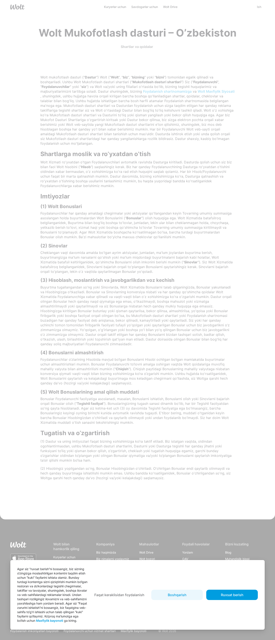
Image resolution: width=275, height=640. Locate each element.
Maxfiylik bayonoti (49, 620)
